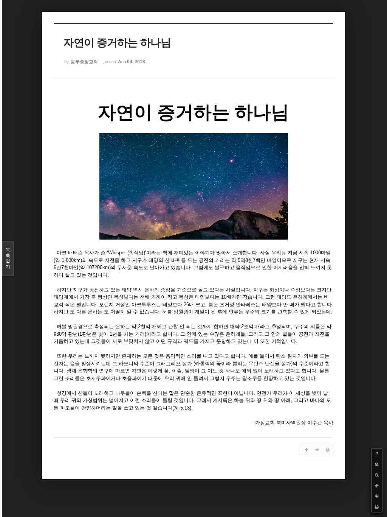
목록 (8, 258)
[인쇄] (377, 506)
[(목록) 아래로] (377, 496)
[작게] (377, 475)
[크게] (377, 464)
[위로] (377, 485)
